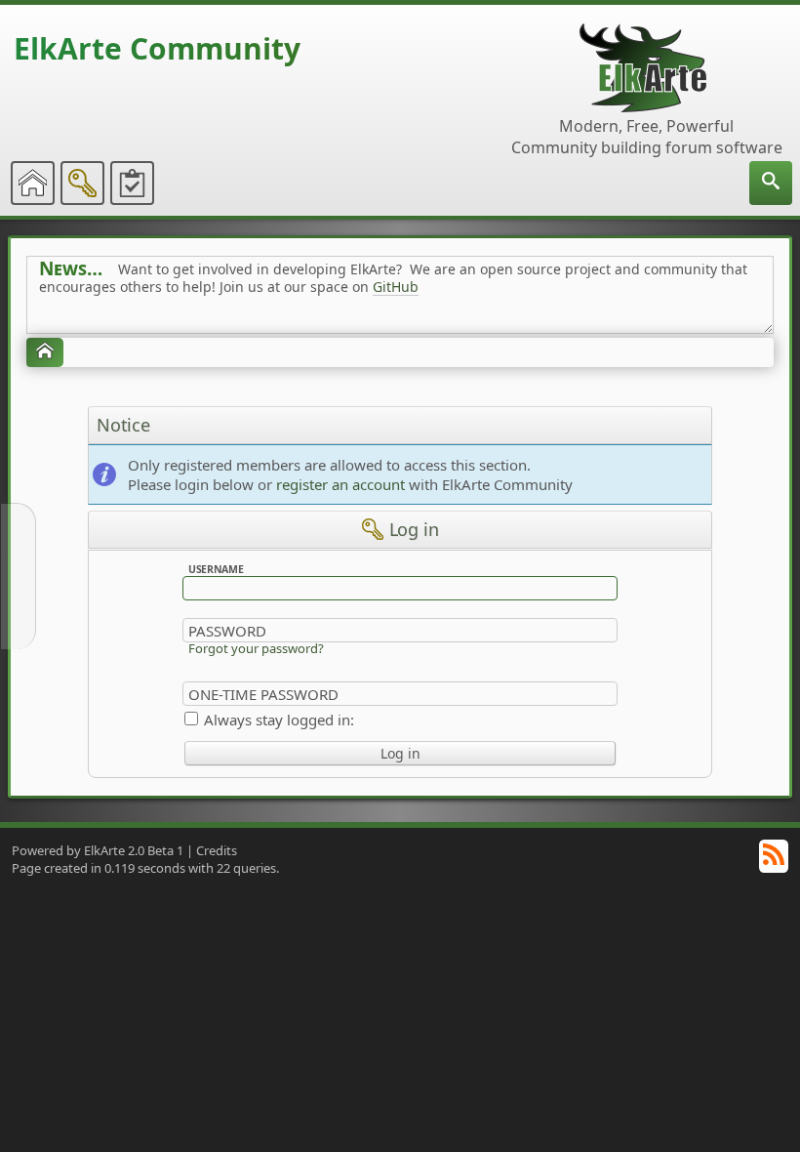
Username (216, 569)
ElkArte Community (157, 48)
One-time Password (263, 694)
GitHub (396, 286)
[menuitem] (770, 183)
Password (227, 630)
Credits (216, 850)
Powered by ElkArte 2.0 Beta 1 (97, 850)
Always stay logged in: (279, 719)
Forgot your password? (256, 648)
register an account (340, 484)
